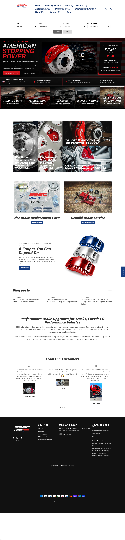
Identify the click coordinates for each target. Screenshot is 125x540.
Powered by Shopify (17, 440)
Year (17, 23)
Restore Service (63, 8)
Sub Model (92, 23)
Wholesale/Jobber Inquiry (45, 439)
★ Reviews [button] (123, 271)
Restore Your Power (88, 222)
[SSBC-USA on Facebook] (14, 438)
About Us (39, 12)
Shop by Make (52, 5)
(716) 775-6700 (96, 433)
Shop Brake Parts (37, 222)
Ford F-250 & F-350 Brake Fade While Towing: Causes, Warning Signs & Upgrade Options (96, 301)
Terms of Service (42, 434)
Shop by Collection (74, 5)
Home (38, 5)
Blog (69, 12)
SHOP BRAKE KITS (11, 73)
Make (41, 23)
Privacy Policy (41, 428)
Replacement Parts (84, 8)
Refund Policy (41, 431)
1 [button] (60, 407)
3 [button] (64, 407)
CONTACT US (24, 268)
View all (110, 290)
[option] (29, 381)
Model (66, 23)
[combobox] (26, 26)
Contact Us (55, 12)
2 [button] (62, 407)
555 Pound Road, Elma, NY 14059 (100, 430)
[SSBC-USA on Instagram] (17, 438)
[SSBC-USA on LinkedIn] (21, 438)
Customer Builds (43, 8)
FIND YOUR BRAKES (30, 73)
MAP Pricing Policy (43, 436)
